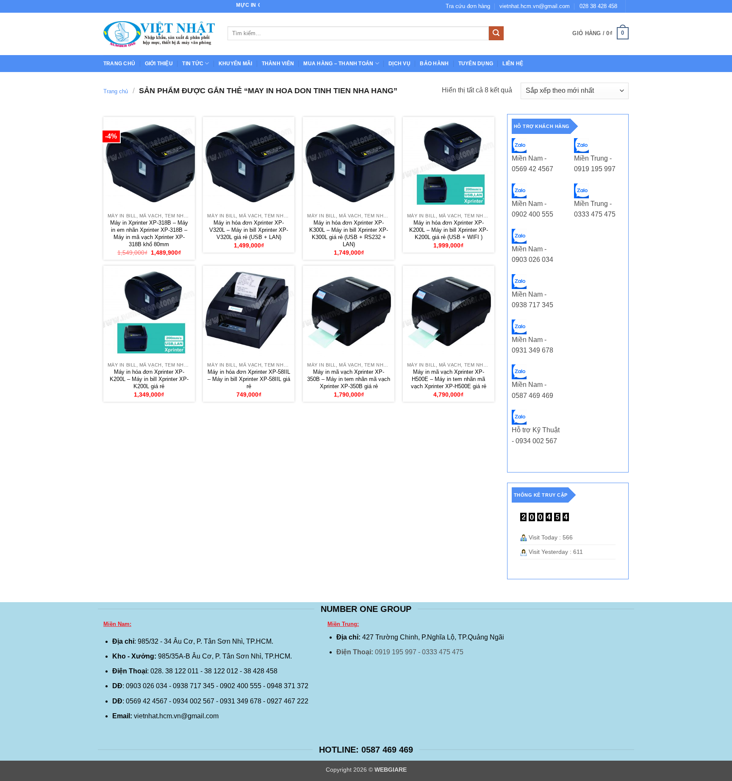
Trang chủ (119, 64)
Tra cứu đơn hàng (468, 6)
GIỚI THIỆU (159, 64)
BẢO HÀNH (434, 64)
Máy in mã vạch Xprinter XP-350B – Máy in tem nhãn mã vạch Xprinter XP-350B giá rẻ (348, 379)
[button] (600, 33)
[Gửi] (496, 33)
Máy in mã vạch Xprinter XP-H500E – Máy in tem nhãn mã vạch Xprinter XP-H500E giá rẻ (448, 379)
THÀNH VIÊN (278, 64)
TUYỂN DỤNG (475, 64)
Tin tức (192, 64)
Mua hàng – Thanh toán (338, 64)
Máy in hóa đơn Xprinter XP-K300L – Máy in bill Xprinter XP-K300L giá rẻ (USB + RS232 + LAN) (348, 233)
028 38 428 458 (598, 6)
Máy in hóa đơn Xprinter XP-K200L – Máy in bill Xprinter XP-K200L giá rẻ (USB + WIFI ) (448, 230)
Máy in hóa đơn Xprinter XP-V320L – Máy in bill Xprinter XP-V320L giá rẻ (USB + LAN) (248, 230)
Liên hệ (512, 64)
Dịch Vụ (399, 64)
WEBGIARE (390, 769)
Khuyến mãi (235, 64)
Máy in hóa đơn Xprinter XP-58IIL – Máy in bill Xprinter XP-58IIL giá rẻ (249, 379)
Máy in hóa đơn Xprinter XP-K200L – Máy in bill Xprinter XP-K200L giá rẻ (149, 379)
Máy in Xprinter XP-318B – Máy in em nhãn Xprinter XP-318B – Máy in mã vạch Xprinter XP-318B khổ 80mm (149, 233)
